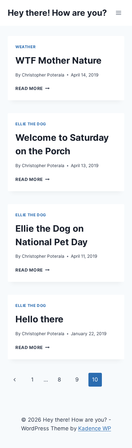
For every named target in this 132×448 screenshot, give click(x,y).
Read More (32, 88)
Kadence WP (94, 428)
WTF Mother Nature (58, 60)
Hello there (39, 319)
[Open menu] (118, 13)
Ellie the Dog (30, 123)
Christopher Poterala (43, 74)
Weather (25, 46)
